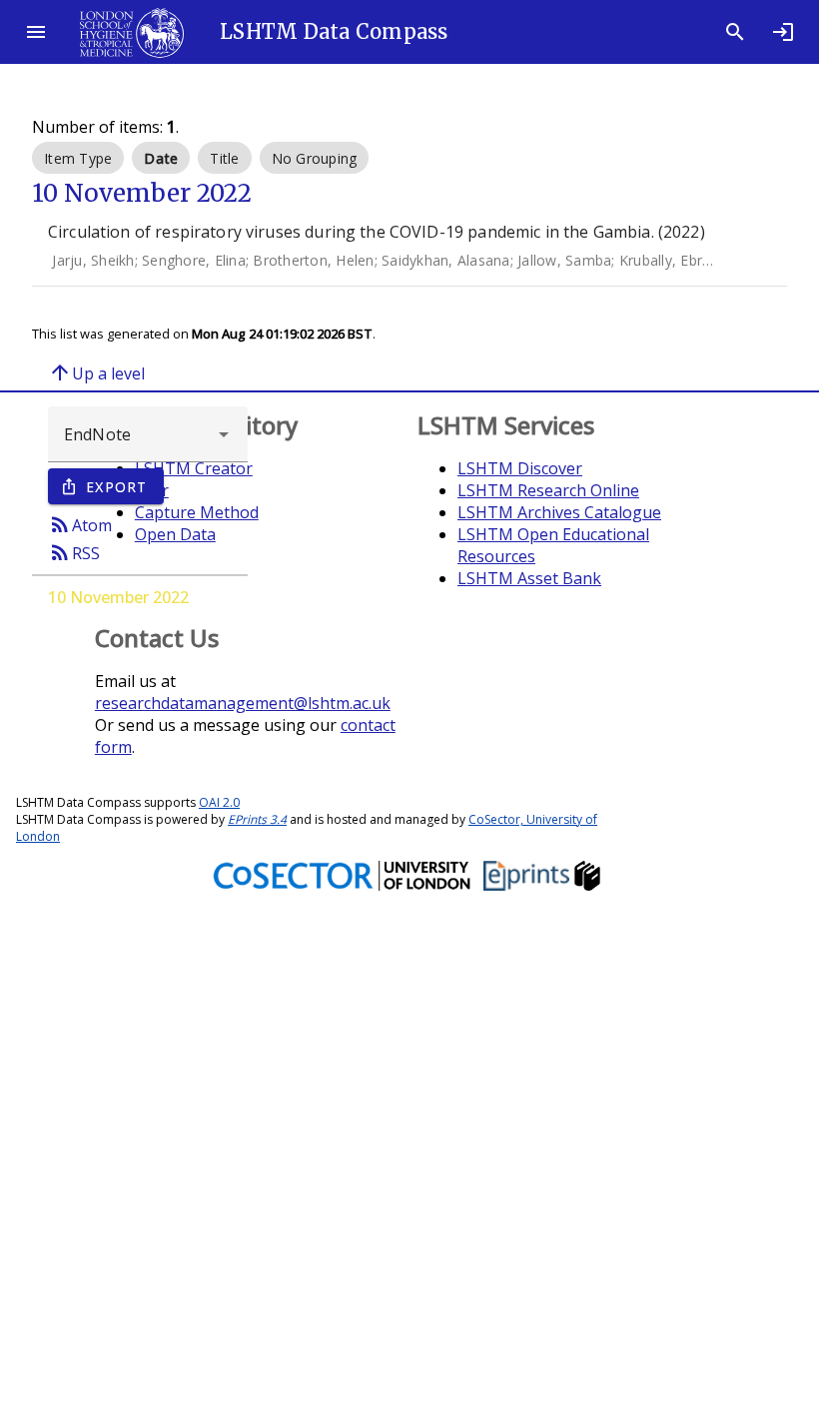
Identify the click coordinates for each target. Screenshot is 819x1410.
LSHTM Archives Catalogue (559, 512)
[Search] (735, 32)
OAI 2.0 (219, 802)
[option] (78, 158)
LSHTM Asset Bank (529, 578)
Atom (80, 524)
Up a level (96, 372)
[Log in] (783, 32)
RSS (74, 552)
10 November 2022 (118, 597)
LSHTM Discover (519, 468)
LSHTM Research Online (548, 490)
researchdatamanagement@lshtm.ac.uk (243, 703)
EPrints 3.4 (257, 819)
